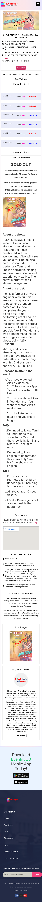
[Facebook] (17, 895)
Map (7, 58)
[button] (38, 4)
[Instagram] (21, 895)
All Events (21, 736)
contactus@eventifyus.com (23, 887)
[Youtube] (25, 895)
